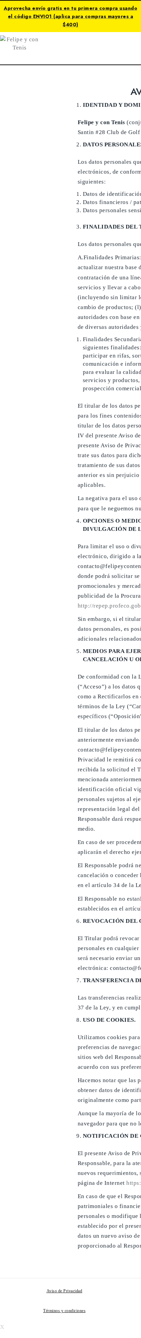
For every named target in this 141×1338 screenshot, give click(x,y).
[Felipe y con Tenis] (19, 43)
